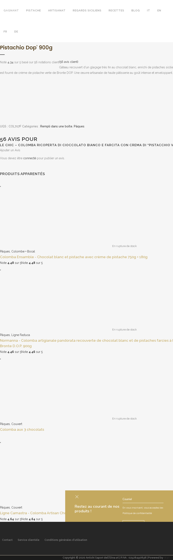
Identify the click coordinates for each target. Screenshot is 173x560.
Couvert (16, 424)
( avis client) (68, 61)
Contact (7, 539)
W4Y (167, 557)
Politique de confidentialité (137, 513)
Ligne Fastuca (20, 335)
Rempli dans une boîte (56, 126)
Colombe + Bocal (23, 251)
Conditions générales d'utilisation (66, 539)
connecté (29, 158)
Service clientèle (28, 539)
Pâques (79, 126)
